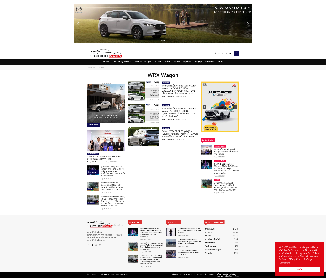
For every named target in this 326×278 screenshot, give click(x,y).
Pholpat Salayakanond (95, 162)
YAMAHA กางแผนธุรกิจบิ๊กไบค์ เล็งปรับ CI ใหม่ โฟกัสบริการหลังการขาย (189, 230)
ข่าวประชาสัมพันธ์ (93, 154)
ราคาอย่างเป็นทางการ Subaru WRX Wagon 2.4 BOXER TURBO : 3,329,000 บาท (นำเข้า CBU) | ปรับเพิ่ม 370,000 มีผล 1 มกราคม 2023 (179, 89)
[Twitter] (226, 53)
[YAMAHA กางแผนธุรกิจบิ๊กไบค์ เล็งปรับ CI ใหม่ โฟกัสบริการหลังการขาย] (171, 232)
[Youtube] (230, 53)
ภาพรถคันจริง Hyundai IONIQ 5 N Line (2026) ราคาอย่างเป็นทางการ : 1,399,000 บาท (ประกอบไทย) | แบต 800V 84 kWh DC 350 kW (113, 201)
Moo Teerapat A (168, 96)
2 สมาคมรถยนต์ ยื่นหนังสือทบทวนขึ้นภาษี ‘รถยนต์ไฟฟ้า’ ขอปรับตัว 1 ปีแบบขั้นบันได (189, 241)
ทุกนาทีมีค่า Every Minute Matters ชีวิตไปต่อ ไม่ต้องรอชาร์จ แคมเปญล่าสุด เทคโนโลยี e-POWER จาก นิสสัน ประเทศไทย (113, 171)
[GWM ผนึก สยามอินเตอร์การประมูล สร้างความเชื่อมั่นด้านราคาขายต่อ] (106, 140)
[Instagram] (219, 53)
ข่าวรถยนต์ (91, 203)
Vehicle (90, 189)
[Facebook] (215, 53)
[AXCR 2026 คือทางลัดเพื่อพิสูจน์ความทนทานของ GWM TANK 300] (171, 254)
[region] (163, 23)
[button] (163, 23)
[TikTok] (222, 53)
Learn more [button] (285, 263)
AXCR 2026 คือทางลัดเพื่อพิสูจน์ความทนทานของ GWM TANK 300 (188, 252)
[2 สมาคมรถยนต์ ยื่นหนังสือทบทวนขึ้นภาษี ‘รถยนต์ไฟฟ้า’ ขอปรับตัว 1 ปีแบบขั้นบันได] (171, 243)
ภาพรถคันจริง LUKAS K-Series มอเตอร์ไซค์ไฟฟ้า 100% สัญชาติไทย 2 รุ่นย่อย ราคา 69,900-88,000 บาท (112, 186)
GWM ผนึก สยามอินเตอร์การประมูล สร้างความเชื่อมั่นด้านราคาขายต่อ (104, 157)
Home (89, 67)
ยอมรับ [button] (299, 269)
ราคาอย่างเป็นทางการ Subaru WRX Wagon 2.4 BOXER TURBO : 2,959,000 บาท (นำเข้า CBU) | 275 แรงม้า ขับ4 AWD (179, 112)
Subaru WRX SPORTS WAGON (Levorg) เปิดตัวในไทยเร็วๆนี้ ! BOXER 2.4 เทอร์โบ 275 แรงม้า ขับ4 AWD (180, 134)
